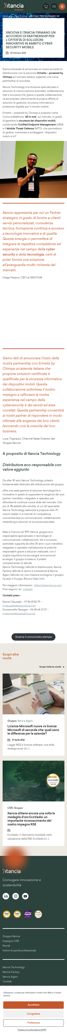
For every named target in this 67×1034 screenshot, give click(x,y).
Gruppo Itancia (11, 936)
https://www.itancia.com (48, 585)
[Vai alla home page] (14, 10)
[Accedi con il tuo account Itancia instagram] (15, 896)
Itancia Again (25, 721)
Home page (8, 16)
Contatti (7, 982)
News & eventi (21, 16)
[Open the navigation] (62, 6)
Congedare (33, 1014)
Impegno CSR (11, 941)
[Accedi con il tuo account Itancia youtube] (25, 896)
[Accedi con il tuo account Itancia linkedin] (6, 896)
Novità (6, 946)
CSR (10, 808)
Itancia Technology (14, 967)
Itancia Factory (11, 972)
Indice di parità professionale (19, 951)
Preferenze (33, 1023)
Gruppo (11, 721)
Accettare (33, 1005)
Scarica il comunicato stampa (33, 637)
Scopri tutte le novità (50, 667)
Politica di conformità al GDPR (32, 1030)
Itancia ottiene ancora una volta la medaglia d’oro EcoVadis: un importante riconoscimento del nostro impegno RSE (31, 819)
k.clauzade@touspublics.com (19, 606)
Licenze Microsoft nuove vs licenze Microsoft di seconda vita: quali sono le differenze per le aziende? (33, 730)
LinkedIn (28, 589)
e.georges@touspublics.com (19, 614)
